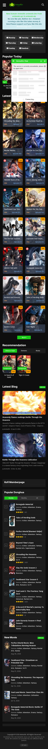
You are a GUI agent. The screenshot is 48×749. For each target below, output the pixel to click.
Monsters (19, 573)
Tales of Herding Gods (25, 518)
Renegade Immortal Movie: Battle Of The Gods (27, 708)
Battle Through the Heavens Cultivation (19, 460)
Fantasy (19, 510)
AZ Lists (24, 745)
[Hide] (45, 61)
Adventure (31, 507)
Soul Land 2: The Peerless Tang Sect (29, 592)
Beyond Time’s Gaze (25, 543)
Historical (19, 599)
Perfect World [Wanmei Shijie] (29, 531)
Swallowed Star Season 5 (27, 579)
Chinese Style (10, 351)
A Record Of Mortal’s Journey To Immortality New (30, 608)
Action (24, 507)
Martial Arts (20, 548)
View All (42, 387)
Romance (23, 585)
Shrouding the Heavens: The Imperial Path (27, 678)
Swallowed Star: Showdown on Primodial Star (24, 661)
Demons (24, 351)
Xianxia (18, 629)
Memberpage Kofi (24, 27)
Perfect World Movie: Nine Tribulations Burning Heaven (23, 644)
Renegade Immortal (24, 504)
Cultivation (31, 546)
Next (23, 337)
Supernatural (30, 548)
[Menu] (13, 61)
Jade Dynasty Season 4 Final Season (28, 622)
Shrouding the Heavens (26, 554)
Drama (38, 507)
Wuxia (38, 351)
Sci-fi (18, 560)
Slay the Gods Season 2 (26, 568)
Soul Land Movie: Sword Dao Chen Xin (27, 692)
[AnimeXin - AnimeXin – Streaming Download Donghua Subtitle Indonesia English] (16, 5)
